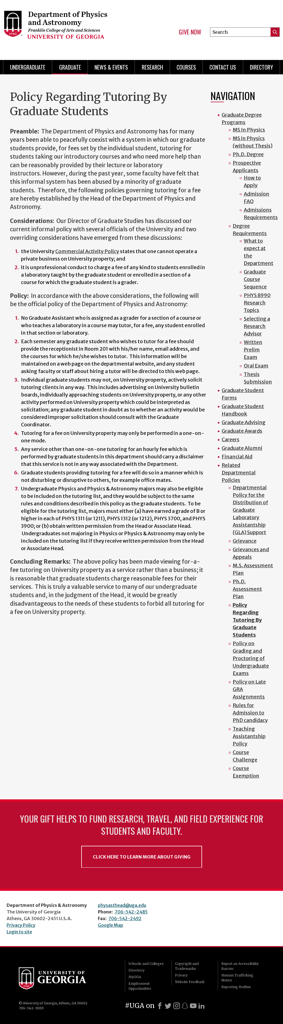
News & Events (111, 67)
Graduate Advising (244, 422)
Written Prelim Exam (253, 349)
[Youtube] (193, 1005)
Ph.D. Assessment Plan (247, 589)
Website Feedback (190, 982)
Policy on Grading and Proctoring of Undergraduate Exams (251, 658)
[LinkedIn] (201, 1005)
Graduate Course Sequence (255, 279)
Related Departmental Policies (239, 472)
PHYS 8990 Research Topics (257, 302)
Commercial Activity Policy (87, 251)
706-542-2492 (125, 918)
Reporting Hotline (236, 987)
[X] (168, 1005)
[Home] (65, 27)
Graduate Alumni (242, 448)
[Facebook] (159, 1005)
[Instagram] (176, 1005)
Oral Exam (256, 366)
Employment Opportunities (140, 986)
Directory (261, 67)
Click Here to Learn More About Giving (141, 857)
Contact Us (222, 67)
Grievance (244, 541)
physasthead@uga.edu (122, 905)
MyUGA (135, 977)
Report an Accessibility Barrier (240, 966)
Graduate (70, 67)
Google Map (110, 925)
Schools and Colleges (146, 964)
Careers (230, 439)
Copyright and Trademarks (187, 966)
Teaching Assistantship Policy (249, 736)
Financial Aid (237, 456)
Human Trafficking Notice (237, 977)
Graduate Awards (242, 431)
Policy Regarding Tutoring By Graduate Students (247, 620)
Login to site (19, 931)
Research (152, 67)
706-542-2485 (131, 912)
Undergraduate (27, 67)
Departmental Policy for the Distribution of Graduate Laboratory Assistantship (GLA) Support (250, 509)
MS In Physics (249, 130)
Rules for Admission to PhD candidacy (250, 712)
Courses (186, 67)
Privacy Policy (21, 925)
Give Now (190, 32)
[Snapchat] (185, 1005)
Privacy (181, 975)
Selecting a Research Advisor (257, 326)
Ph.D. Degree (248, 154)
